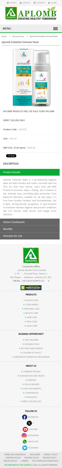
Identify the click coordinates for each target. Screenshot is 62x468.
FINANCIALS (31, 397)
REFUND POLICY (10, 461)
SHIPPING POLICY (13, 458)
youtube (33, 429)
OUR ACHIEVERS (31, 384)
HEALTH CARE (32, 300)
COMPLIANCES (32, 393)
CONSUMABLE (31, 304)
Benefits (7, 229)
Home (4, 36)
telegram (33, 448)
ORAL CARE (32, 321)
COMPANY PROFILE (32, 371)
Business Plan (32, 344)
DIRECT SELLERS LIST (31, 401)
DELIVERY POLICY (31, 458)
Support (40, 3)
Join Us (26, 3)
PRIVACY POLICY (51, 454)
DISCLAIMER (35, 454)
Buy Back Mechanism (32, 348)
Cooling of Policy (31, 352)
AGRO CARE (31, 326)
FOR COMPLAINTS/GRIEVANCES (45, 461)
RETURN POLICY (49, 458)
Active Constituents (14, 222)
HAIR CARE (32, 317)
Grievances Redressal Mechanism (31, 357)
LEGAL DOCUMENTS (32, 388)
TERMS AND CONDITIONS (15, 454)
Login (54, 3)
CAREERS (24, 461)
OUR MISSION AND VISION (32, 376)
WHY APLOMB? (32, 340)
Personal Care (18, 36)
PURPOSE (32, 380)
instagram (33, 435)
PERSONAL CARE (31, 309)
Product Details (11, 172)
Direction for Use (12, 235)
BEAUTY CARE (31, 313)
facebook (33, 417)
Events (13, 3)
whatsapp (33, 441)
